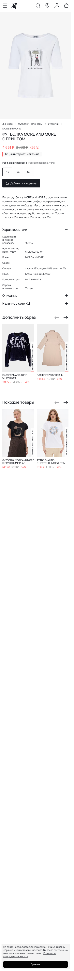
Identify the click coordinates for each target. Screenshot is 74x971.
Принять (35, 964)
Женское (7, 123)
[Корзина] (66, 6)
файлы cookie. (38, 947)
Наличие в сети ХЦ (16, 303)
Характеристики (14, 229)
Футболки (53, 123)
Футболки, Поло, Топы (30, 123)
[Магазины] (47, 6)
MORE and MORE (11, 128)
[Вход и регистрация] (56, 6)
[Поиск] (38, 6)
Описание (9, 295)
